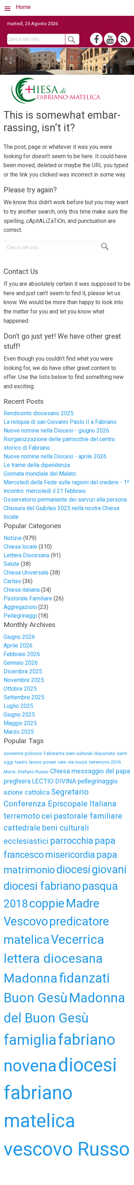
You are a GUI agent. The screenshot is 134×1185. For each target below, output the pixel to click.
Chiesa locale (20, 546)
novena (30, 1065)
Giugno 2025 (19, 714)
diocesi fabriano (42, 886)
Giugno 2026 (19, 636)
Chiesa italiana (22, 589)
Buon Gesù (36, 998)
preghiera (17, 781)
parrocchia (71, 840)
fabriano (86, 1039)
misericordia (70, 854)
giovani (109, 869)
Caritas (12, 581)
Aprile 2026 (18, 645)
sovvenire (13, 753)
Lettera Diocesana (26, 555)
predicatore (79, 921)
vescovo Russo (67, 1149)
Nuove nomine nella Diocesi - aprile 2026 (55, 456)
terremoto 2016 (105, 762)
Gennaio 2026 (21, 662)
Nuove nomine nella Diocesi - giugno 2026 (56, 430)
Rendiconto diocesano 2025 (39, 413)
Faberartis (54, 753)
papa (106, 854)
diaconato (104, 753)
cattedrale (22, 827)
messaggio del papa (100, 771)
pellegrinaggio (98, 781)
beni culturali (79, 753)
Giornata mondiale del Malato (40, 473)
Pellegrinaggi (20, 615)
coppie (46, 903)
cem (62, 762)
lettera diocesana (53, 958)
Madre (82, 903)
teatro (21, 762)
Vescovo (26, 921)
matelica (26, 940)
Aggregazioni (20, 607)
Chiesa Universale (26, 572)
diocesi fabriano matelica (60, 1093)
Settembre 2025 (24, 697)
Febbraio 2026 (22, 654)
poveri (49, 762)
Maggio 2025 (20, 723)
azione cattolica (27, 792)
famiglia (30, 1039)
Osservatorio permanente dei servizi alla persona (65, 499)
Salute (11, 564)
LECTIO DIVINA (54, 781)
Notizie (13, 538)
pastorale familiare (88, 815)
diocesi (73, 869)
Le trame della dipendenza (37, 465)
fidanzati (84, 978)
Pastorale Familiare (28, 598)
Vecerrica (77, 939)
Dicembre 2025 (23, 671)
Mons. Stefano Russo (26, 771)
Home (23, 7)
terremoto (22, 815)
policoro (33, 753)
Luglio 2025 (18, 706)
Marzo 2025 (19, 731)
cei (46, 815)
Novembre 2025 (24, 680)
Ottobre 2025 (20, 688)
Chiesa (60, 771)
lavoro (35, 762)
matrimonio (29, 870)
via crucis (77, 762)
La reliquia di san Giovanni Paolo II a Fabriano (60, 421)
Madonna (31, 978)
